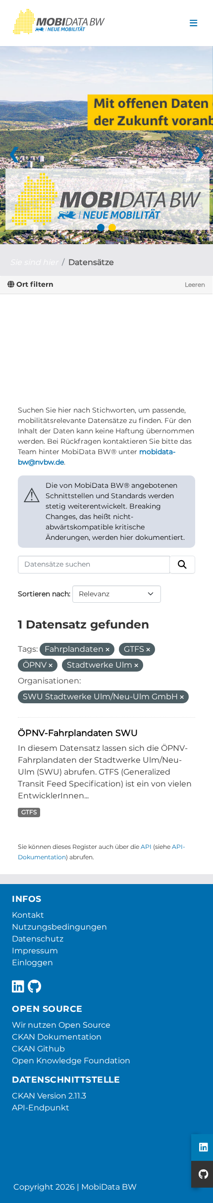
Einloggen (32, 962)
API (146, 846)
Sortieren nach (43, 593)
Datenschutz (37, 938)
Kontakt (28, 915)
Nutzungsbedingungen (59, 927)
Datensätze (91, 262)
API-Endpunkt (40, 1107)
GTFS (29, 812)
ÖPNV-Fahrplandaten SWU (78, 733)
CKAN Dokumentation (57, 1037)
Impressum (35, 950)
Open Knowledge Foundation (71, 1060)
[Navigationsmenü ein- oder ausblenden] (193, 23)
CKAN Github (38, 1048)
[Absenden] (182, 565)
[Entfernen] (107, 649)
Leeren (195, 284)
